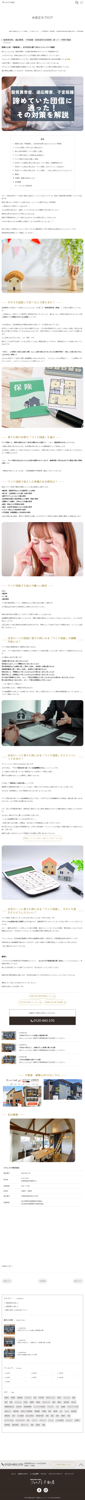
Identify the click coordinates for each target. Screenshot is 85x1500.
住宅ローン (8, 1411)
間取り (59, 1402)
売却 (47, 1416)
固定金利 (73, 1411)
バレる (67, 1411)
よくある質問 (59, 1420)
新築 (32, 1425)
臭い (28, 1420)
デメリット (43, 1420)
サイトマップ (69, 1474)
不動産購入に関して (7, 1266)
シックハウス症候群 (39, 1407)
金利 (13, 1416)
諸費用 (32, 1402)
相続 (57, 1416)
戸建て (59, 1398)
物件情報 (7, 1425)
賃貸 (11, 1402)
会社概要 (18, 182)
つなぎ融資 (20, 1416)
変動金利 (7, 1416)
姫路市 (6, 1398)
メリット (34, 1420)
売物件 (63, 1416)
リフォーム (18, 1402)
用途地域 (19, 1398)
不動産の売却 (39, 1416)
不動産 (13, 1398)
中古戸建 (41, 1398)
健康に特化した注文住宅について (16, 1310)
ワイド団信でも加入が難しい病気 (26, 159)
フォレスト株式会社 (25, 186)
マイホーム (28, 1398)
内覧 (69, 1416)
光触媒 (63, 1407)
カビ (57, 1407)
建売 (73, 1398)
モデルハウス (46, 1402)
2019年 (8, 1382)
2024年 (34, 1373)
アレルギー (50, 1407)
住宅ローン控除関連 (26, 1411)
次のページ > (78, 1281)
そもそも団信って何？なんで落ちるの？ (29, 147)
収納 (43, 1425)
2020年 (61, 1377)
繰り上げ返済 (29, 1416)
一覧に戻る (43, 1281)
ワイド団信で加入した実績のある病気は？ (29, 155)
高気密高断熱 (27, 1407)
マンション (67, 1398)
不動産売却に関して (12, 1303)
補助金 (38, 1402)
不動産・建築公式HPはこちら (25, 178)
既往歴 (55, 1411)
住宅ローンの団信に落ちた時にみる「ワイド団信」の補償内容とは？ (39, 163)
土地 (35, 1398)
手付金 (25, 1402)
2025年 (8, 1373)
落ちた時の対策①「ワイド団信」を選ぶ (29, 151)
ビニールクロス (20, 1420)
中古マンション (50, 1398)
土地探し (77, 1420)
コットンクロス (9, 1420)
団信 (49, 1411)
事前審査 (37, 1411)
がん (61, 1411)
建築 (54, 1402)
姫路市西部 (15, 1425)
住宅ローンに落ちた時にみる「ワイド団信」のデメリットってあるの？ (40, 167)
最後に (17, 174)
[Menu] (81, 2)
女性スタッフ (24, 1425)
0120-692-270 (44, 1021)
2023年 (61, 1373)
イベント (50, 1420)
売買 (6, 1402)
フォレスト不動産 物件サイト (13, 59)
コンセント (69, 1420)
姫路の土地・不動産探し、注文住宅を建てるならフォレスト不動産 (38, 144)
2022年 (8, 1377)
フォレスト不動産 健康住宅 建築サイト (16, 67)
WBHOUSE (18, 1407)
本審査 (44, 1411)
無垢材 (38, 1425)
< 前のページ (7, 1281)
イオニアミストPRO (73, 1407)
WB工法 (73, 1402)
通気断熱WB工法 (9, 1407)
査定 (52, 1416)
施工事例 (5, 71)
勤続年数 (16, 1411)
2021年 (34, 1377)
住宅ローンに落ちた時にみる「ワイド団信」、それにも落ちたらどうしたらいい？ (43, 170)
